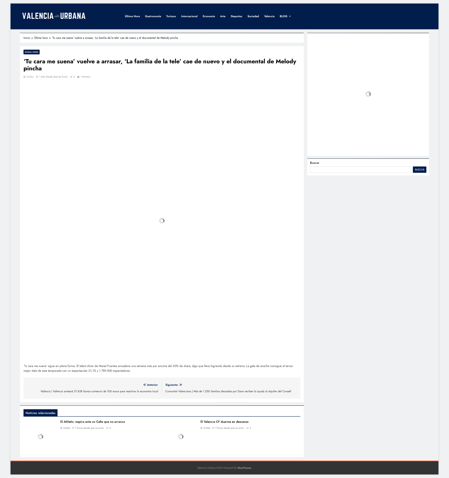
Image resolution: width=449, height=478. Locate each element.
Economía (209, 16)
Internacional (189, 16)
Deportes (236, 16)
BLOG (283, 16)
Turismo (171, 16)
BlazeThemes (244, 468)
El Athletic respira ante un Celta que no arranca (92, 421)
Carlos (30, 76)
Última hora (132, 16)
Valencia (269, 16)
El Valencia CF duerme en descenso (224, 421)
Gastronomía (153, 16)
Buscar (314, 163)
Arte (223, 16)
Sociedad (253, 16)
